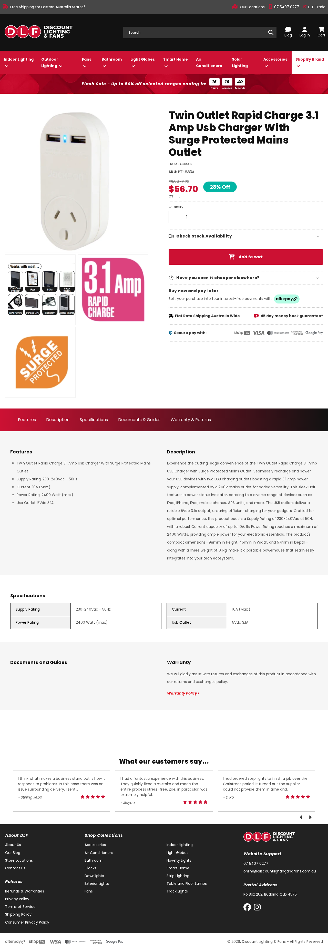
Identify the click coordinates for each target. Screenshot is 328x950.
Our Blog (12, 852)
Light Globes (142, 59)
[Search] (270, 32)
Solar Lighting (240, 62)
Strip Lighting (178, 875)
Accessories (275, 59)
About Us (13, 844)
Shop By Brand (309, 59)
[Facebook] (248, 908)
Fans (86, 59)
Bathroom (111, 59)
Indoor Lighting (19, 59)
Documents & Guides (139, 420)
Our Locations (253, 7)
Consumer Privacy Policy (27, 922)
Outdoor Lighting (49, 62)
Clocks (90, 868)
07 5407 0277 (287, 7)
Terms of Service (20, 906)
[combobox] (199, 32)
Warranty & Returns (191, 420)
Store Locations (19, 860)
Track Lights (177, 891)
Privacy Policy (17, 898)
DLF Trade (316, 7)
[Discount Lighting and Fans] (38, 32)
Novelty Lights (179, 860)
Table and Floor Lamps (187, 883)
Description (57, 420)
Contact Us (15, 868)
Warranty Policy (182, 693)
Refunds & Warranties (24, 891)
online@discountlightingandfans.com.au (279, 871)
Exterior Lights (97, 883)
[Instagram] (257, 908)
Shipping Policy (18, 914)
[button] (246, 236)
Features (27, 420)
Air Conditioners (209, 62)
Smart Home (175, 59)
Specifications (94, 420)
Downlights (94, 875)
